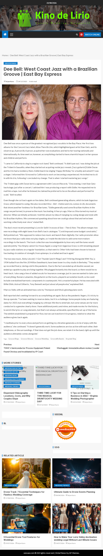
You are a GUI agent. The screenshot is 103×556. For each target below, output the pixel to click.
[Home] (5, 34)
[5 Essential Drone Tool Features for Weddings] (26, 518)
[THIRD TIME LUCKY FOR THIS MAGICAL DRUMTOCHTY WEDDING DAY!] (51, 377)
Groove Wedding (42, 339)
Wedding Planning (12, 383)
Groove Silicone (27, 339)
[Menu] (11, 34)
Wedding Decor (11, 372)
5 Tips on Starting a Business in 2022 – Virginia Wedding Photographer (84, 396)
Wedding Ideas (11, 375)
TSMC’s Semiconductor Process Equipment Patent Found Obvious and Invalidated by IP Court (27, 348)
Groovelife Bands (57, 339)
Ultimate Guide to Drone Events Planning (74, 492)
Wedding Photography (14, 379)
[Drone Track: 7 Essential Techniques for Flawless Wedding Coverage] (26, 473)
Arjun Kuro (10, 81)
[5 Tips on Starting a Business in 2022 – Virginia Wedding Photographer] (85, 377)
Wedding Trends (12, 386)
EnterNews (61, 553)
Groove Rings (10, 63)
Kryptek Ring (71, 339)
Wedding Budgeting (13, 368)
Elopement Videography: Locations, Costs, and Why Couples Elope (17, 396)
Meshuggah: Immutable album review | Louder (78, 346)
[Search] (77, 34)
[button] (11, 34)
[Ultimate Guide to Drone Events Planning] (76, 473)
